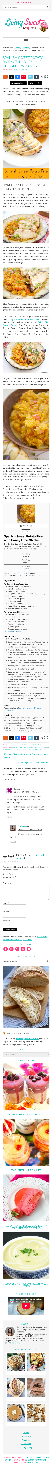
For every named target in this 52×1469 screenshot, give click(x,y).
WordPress (32, 1462)
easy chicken (15, 747)
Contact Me (26, 1436)
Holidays (18, 745)
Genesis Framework (36, 1460)
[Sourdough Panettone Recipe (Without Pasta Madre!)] (16, 1362)
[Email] (30, 76)
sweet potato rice (40, 749)
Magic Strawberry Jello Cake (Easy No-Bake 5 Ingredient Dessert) (26, 1227)
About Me (26, 1440)
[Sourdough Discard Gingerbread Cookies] (36, 1413)
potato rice (30, 749)
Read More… (15, 1343)
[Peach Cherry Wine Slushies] (26, 1142)
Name (6, 903)
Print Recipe (36, 83)
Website (6, 920)
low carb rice (11, 749)
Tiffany (21, 826)
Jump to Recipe (19, 83)
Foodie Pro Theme (31, 1458)
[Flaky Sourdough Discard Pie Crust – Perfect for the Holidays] (16, 1413)
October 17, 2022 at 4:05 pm (30, 830)
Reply (9, 817)
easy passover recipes (26, 747)
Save (25, 76)
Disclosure (26, 1443)
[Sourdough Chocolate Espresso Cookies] (36, 1387)
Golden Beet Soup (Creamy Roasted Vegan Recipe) (26, 1285)
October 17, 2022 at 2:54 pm (26, 792)
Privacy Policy (26, 1447)
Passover (29, 745)
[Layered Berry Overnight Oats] (26, 1087)
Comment (8, 883)
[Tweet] (11, 76)
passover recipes (21, 749)
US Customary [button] (9, 631)
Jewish (24, 745)
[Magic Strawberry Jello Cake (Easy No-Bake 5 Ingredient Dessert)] (26, 1198)
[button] (22, 530)
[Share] (17, 76)
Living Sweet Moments (26, 23)
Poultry (35, 745)
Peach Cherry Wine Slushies (26, 1170)
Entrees (12, 745)
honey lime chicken (39, 747)
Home (26, 1432)
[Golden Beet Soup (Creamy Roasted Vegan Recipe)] (26, 1256)
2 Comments (23, 69)
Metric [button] (19, 631)
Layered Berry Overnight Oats (26, 1114)
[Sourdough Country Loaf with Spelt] (16, 1387)
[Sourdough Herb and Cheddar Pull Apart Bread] (36, 1362)
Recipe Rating (9, 874)
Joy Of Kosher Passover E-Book (26, 319)
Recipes (40, 745)
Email (6, 912)
